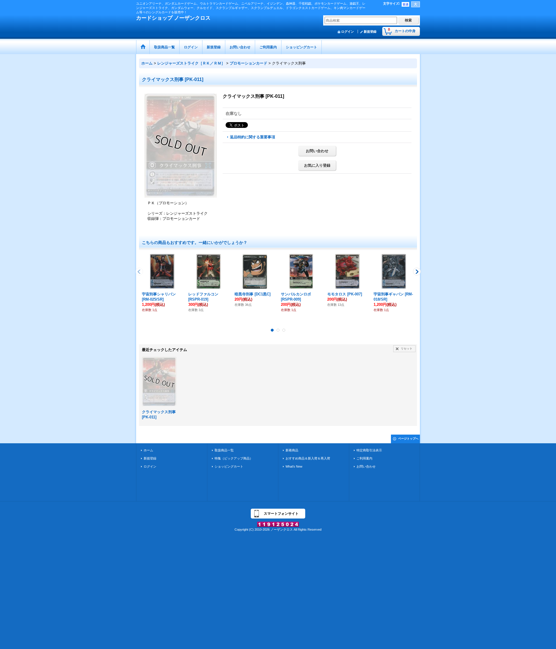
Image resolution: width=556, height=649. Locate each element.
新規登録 (370, 31)
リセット (406, 348)
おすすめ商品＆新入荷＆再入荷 (308, 458)
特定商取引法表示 (369, 450)
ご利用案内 (364, 458)
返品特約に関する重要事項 (252, 137)
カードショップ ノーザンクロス (173, 18)
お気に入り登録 (317, 165)
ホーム (148, 450)
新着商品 (292, 450)
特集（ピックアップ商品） (234, 458)
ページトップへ (408, 438)
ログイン (347, 31)
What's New (294, 466)
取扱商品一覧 (224, 450)
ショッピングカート (229, 466)
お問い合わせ (317, 151)
